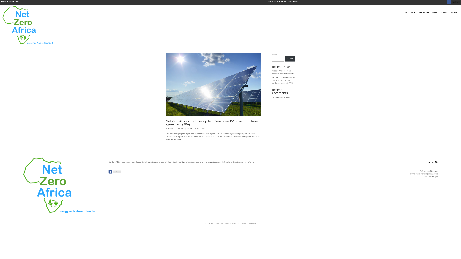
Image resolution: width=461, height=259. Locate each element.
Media (434, 13)
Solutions (424, 13)
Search (274, 54)
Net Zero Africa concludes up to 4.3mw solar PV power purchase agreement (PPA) (212, 122)
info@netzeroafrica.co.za (11, 1)
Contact (454, 13)
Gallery (443, 13)
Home (405, 13)
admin (170, 128)
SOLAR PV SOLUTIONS (196, 128)
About (414, 13)
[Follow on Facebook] (449, 2)
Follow (455, 2)
